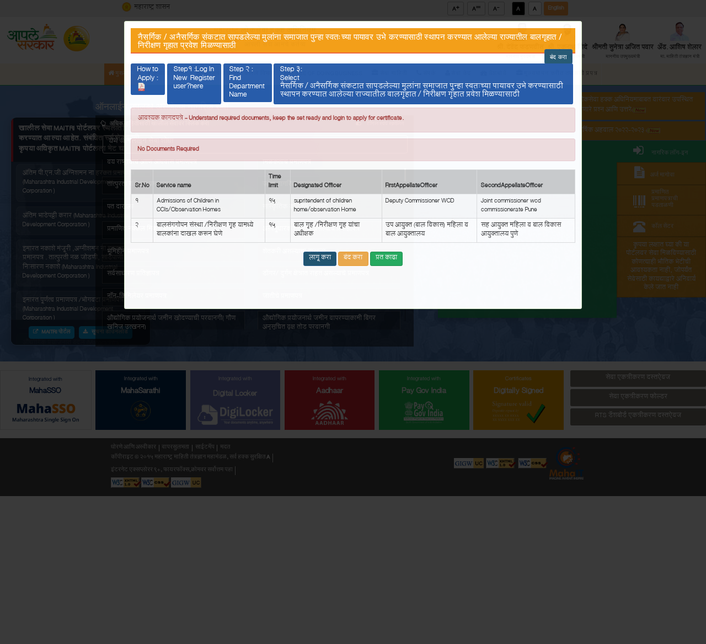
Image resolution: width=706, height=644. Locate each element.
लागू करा (320, 258)
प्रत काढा (386, 258)
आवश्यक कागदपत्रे (160, 119)
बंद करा (558, 56)
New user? (194, 87)
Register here (202, 84)
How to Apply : (147, 76)
